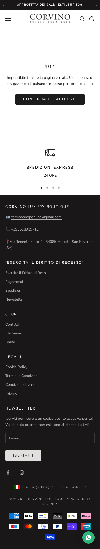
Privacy (11, 393)
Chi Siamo (13, 333)
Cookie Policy (16, 366)
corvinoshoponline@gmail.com (36, 217)
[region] (50, 163)
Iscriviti (23, 455)
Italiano (71, 487)
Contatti (12, 324)
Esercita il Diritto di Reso (25, 272)
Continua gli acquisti (50, 99)
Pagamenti (14, 281)
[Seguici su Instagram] (22, 472)
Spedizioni (13, 290)
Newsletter (14, 299)
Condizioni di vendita (22, 384)
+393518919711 (24, 229)
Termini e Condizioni (21, 375)
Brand (10, 342)
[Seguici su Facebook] (8, 472)
